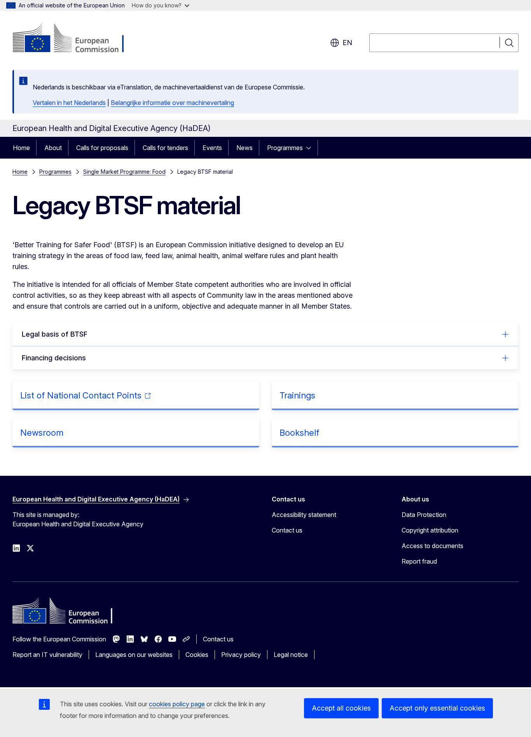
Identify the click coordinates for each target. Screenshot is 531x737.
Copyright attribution (430, 530)
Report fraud (419, 561)
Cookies (196, 654)
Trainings (297, 395)
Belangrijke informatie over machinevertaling (172, 103)
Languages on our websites (134, 654)
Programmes (285, 148)
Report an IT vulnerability (47, 654)
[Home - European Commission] (75, 38)
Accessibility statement (304, 515)
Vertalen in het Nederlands (69, 103)
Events (212, 148)
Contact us (287, 530)
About (53, 148)
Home (21, 148)
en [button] (347, 42)
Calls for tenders (165, 148)
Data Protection (424, 515)
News (244, 148)
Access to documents (432, 546)
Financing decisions (54, 358)
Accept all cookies (341, 708)
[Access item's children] (311, 148)
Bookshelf (299, 433)
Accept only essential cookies (437, 708)
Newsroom (41, 433)
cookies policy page (177, 704)
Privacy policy (241, 654)
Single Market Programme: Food (124, 171)
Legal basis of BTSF (54, 334)
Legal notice (291, 654)
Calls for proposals (102, 148)
